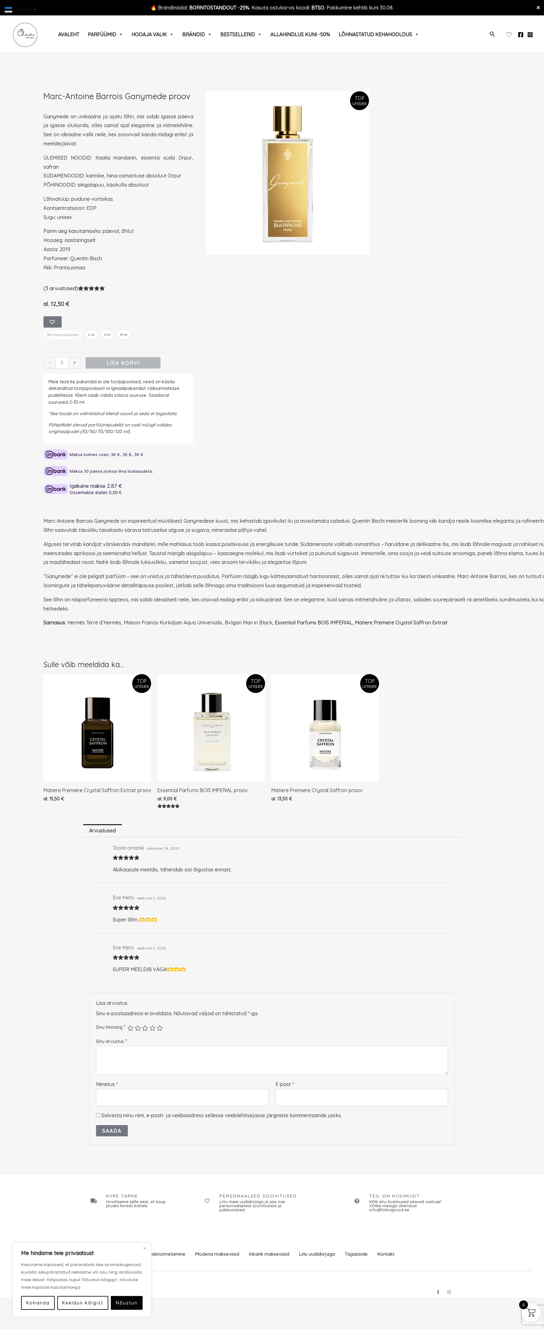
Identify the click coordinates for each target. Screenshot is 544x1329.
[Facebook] (521, 34)
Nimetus (107, 1084)
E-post (284, 1084)
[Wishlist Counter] (509, 34)
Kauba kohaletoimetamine (156, 1254)
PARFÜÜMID (102, 34)
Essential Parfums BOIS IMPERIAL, (315, 622)
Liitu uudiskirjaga (317, 1254)
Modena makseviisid (217, 1254)
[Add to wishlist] (52, 322)
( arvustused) (60, 288)
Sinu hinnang (110, 1027)
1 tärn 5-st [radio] (130, 1028)
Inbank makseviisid (269, 1254)
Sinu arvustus (111, 1041)
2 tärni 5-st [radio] (138, 1028)
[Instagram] (530, 34)
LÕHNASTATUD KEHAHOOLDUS (375, 34)
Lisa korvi (123, 363)
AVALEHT (68, 34)
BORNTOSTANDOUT (212, 7)
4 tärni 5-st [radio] (153, 1028)
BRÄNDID (193, 34)
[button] (492, 34)
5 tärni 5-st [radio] (160, 1028)
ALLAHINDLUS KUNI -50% (300, 34)
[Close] (144, 1248)
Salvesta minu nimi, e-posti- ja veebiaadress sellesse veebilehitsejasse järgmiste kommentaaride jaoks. (221, 1115)
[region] (82, 1279)
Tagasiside (356, 1254)
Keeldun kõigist (82, 1303)
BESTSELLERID (237, 34)
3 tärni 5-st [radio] (145, 1028)
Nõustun (127, 1303)
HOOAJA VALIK (149, 34)
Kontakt (385, 1254)
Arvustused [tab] (102, 830)
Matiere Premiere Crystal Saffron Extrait (401, 622)
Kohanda (38, 1303)
